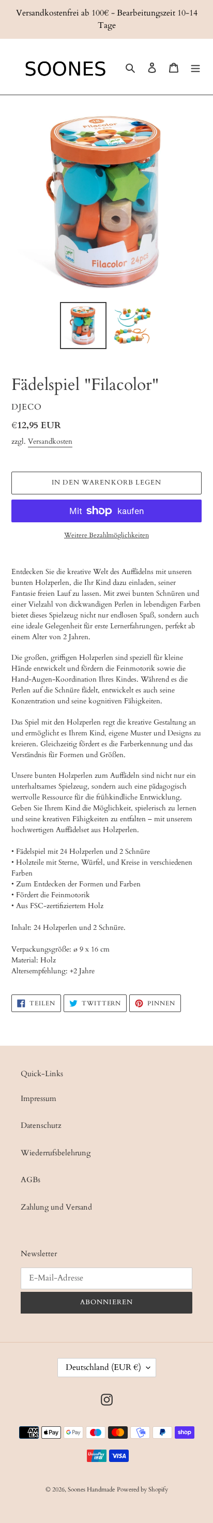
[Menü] (195, 67)
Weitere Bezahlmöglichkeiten (106, 535)
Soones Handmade (91, 1489)
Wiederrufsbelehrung (55, 1153)
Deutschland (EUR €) (103, 1367)
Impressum (38, 1098)
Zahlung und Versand (56, 1207)
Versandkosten (50, 441)
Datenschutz (41, 1125)
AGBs (30, 1179)
